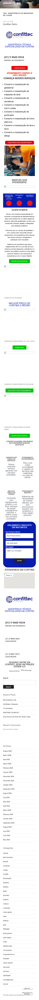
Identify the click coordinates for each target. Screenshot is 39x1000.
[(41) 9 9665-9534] (6, 52)
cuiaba (5, 870)
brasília (5, 861)
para (4, 925)
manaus (6, 904)
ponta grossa (7, 933)
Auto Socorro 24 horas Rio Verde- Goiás (16, 717)
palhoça (5, 920)
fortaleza (6, 882)
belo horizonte (8, 857)
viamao (5, 984)
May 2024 (6, 801)
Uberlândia (6, 975)
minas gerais (7, 912)
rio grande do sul (8, 954)
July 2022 (6, 831)
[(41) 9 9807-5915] (7, 649)
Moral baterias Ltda (9, 700)
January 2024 (7, 818)
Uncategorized (8, 980)
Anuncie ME (12, 3)
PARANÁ (6, 929)
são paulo (6, 967)
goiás (5, 891)
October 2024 (7, 785)
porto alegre (7, 937)
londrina (5, 899)
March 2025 (7, 764)
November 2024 (8, 780)
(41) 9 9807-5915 (12, 654)
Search (5, 678)
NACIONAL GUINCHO (11, 712)
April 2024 (6, 806)
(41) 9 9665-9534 (14, 57)
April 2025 (6, 759)
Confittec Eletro (10, 24)
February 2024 (8, 814)
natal (4, 916)
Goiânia (5, 887)
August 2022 (7, 827)
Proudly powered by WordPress (13, 995)
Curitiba (5, 874)
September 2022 (8, 823)
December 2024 (8, 776)
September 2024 (8, 789)
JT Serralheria (8, 708)
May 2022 (6, 839)
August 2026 (7, 751)
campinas (6, 866)
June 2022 (6, 835)
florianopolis (7, 878)
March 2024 (7, 810)
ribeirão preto (7, 946)
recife (5, 942)
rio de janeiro (7, 950)
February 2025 (8, 768)
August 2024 (7, 793)
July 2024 (6, 797)
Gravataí (6, 895)
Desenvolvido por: (14, 671)
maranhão (6, 908)
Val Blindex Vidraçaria (10, 704)
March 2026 (7, 755)
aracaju (5, 853)
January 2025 (7, 772)
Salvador (6, 958)
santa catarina (8, 963)
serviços (6, 971)
